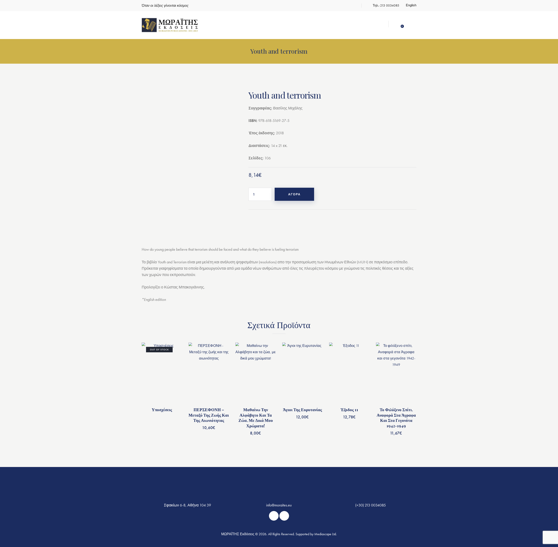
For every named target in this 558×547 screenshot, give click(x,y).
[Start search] (412, 24)
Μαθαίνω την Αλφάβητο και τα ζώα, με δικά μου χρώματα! (255, 417)
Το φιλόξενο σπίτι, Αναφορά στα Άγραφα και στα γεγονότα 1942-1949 (396, 417)
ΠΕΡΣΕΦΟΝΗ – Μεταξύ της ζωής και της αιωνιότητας (209, 415)
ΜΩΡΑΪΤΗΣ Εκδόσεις (237, 534)
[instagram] (353, 6)
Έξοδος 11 (349, 409)
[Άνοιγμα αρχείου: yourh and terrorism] (188, 156)
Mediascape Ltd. (325, 534)
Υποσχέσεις (162, 409)
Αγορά (294, 194)
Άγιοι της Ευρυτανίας (302, 409)
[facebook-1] (343, 6)
